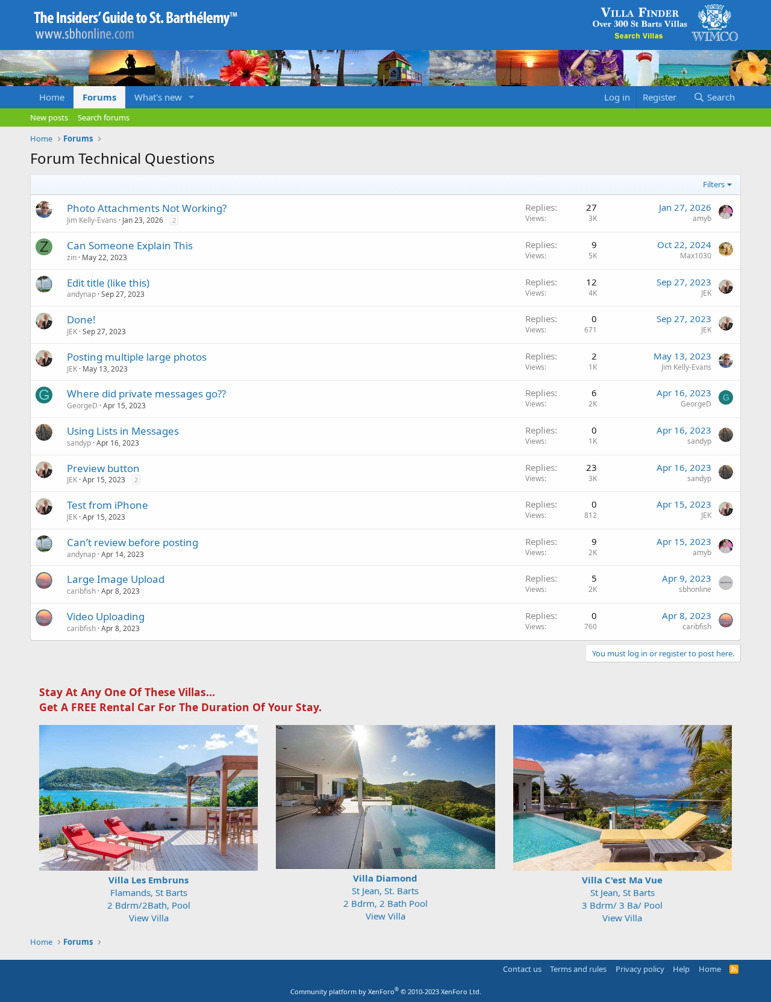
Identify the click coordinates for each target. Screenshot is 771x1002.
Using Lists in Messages (123, 431)
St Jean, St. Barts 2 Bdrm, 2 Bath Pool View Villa (385, 897)
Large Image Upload (115, 579)
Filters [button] (714, 184)
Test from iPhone (107, 505)
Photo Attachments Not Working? (146, 208)
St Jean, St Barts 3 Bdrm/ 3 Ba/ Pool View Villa (622, 899)
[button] (191, 97)
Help (681, 968)
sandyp (79, 443)
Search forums (104, 117)
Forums (99, 97)
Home (51, 97)
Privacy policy (640, 968)
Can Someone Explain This (130, 245)
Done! (81, 319)
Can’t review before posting (132, 542)
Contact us (522, 968)
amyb (702, 218)
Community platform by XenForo (385, 991)
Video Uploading (106, 616)
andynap (81, 294)
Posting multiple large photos (137, 357)
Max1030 (695, 255)
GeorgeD (82, 405)
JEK (706, 293)
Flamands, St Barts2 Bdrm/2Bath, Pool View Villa (148, 899)
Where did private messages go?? (146, 393)
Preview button (103, 468)
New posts (49, 117)
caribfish (81, 591)
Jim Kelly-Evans (92, 220)
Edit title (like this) (108, 283)
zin (71, 257)
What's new (158, 97)
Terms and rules (578, 968)
